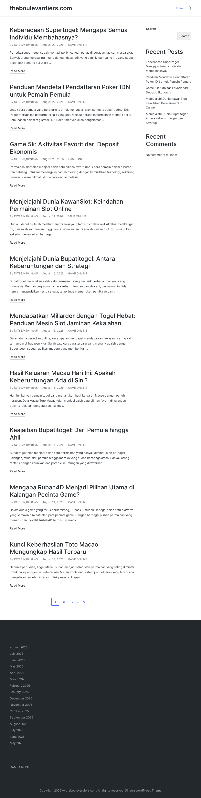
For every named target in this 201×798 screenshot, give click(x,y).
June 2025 (17, 737)
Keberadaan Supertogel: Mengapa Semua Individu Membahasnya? (69, 33)
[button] (93, 602)
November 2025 (21, 705)
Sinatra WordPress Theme (143, 790)
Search (151, 29)
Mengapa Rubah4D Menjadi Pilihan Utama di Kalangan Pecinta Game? (72, 491)
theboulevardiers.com (41, 8)
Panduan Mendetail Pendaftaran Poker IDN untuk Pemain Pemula (70, 90)
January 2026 (19, 692)
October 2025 (19, 711)
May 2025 (16, 743)
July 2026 (16, 653)
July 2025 (16, 730)
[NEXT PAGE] (92, 602)
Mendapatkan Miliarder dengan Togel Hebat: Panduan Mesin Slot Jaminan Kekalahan (72, 319)
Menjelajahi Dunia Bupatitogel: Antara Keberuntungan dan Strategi (62, 262)
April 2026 (17, 673)
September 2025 (21, 717)
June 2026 (17, 660)
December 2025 (21, 698)
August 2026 (18, 647)
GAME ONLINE (77, 44)
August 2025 (18, 724)
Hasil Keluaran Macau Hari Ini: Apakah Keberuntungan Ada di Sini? (63, 376)
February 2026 (20, 685)
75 (83, 601)
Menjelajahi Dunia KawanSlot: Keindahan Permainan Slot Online (66, 205)
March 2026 (18, 679)
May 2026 (16, 666)
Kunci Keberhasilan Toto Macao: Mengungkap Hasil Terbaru (55, 548)
